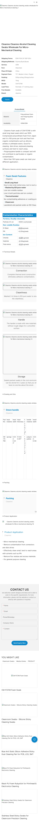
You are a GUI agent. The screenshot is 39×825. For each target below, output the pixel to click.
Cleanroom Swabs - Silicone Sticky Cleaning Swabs (16, 720)
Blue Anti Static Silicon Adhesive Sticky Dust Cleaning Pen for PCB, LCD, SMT (18, 752)
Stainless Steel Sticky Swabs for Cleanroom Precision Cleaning (15, 817)
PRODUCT (31, 661)
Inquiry (7, 99)
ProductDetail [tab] (19, 109)
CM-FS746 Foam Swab (11, 690)
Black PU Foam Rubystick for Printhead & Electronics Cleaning (19, 784)
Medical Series (21, 661)
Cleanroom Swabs (8, 661)
